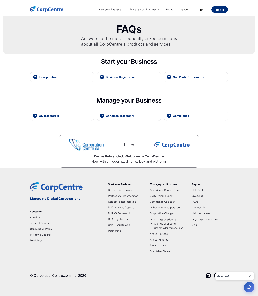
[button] (111, 9)
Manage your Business (143, 9)
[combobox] (201, 9)
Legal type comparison (205, 219)
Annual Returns (159, 233)
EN (201, 9)
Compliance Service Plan (164, 190)
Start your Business (109, 9)
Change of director (165, 223)
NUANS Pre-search (119, 213)
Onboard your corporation (165, 207)
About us (35, 217)
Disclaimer (36, 240)
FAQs (195, 201)
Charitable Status (160, 251)
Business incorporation (121, 190)
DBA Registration (118, 219)
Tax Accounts (158, 245)
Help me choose (201, 213)
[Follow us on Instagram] (208, 275)
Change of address (165, 219)
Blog (194, 224)
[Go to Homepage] (46, 9)
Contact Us (198, 207)
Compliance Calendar (162, 201)
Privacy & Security (41, 234)
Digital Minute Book (161, 195)
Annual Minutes (159, 239)
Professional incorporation (123, 195)
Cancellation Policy (41, 228)
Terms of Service (40, 223)
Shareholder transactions (168, 227)
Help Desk (198, 190)
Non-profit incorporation (122, 201)
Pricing (169, 9)
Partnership (114, 230)
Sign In (220, 9)
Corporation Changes (162, 213)
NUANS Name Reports (121, 207)
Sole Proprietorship (119, 224)
